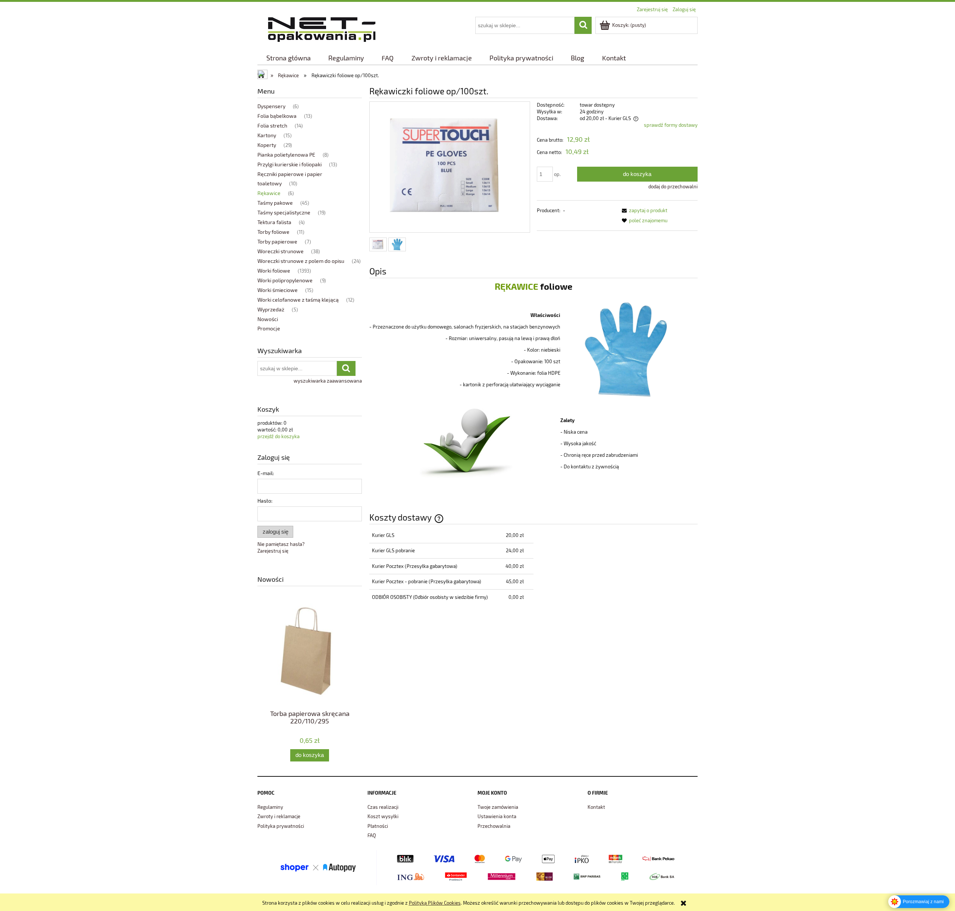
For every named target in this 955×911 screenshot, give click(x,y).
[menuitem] (288, 58)
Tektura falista (274, 222)
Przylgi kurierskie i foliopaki (289, 164)
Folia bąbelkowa (277, 116)
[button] (643, 210)
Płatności (377, 826)
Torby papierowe (277, 241)
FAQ (371, 835)
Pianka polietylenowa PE (286, 154)
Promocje (268, 328)
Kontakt (596, 807)
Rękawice (269, 193)
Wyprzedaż (270, 309)
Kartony (266, 135)
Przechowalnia (494, 826)
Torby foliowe (273, 232)
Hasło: (264, 500)
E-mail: (265, 473)
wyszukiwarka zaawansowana (328, 381)
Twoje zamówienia (498, 807)
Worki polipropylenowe (285, 280)
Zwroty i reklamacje (278, 816)
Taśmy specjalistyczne (283, 212)
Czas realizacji (382, 807)
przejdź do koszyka (278, 436)
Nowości (267, 319)
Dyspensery (271, 106)
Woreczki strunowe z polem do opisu (300, 261)
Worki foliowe (273, 270)
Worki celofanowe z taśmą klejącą (298, 299)
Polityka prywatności (280, 826)
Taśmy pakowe (275, 203)
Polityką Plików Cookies (435, 903)
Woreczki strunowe (280, 251)
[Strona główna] (321, 28)
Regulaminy (270, 807)
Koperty (266, 145)
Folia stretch (272, 125)
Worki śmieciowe (277, 290)
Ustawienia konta (497, 816)
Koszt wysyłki (382, 816)
